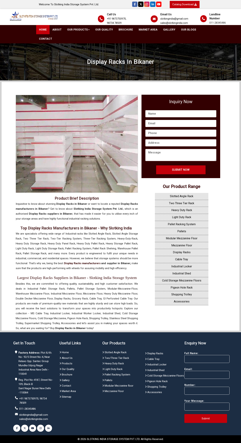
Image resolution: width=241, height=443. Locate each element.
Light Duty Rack (181, 217)
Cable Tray (181, 259)
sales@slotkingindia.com (174, 23)
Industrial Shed (181, 273)
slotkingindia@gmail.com (174, 18)
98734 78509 (114, 23)
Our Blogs (188, 29)
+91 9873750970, (116, 18)
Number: (190, 385)
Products (66, 363)
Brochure (126, 29)
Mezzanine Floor (181, 245)
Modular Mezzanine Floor (181, 238)
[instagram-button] (40, 428)
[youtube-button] (32, 428)
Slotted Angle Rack (181, 196)
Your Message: (194, 400)
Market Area (148, 29)
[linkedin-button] (48, 428)
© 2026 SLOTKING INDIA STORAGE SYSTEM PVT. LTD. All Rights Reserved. (121, 439)
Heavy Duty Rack (181, 210)
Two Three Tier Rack (181, 203)
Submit (206, 418)
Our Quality (104, 29)
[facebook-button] (16, 428)
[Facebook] (134, 4)
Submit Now (180, 169)
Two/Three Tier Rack (116, 358)
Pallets (181, 231)
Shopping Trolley (181, 294)
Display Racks (182, 252)
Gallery (169, 29)
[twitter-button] (24, 428)
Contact (45, 38)
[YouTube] (158, 4)
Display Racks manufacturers (82, 263)
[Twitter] (140, 4)
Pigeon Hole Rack (182, 287)
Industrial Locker (181, 266)
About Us (67, 358)
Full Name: (191, 353)
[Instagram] (146, 4)
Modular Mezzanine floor (118, 385)
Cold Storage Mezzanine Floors (181, 280)
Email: (188, 369)
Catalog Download (183, 4)
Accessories (181, 301)
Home (43, 29)
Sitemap (66, 396)
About (57, 29)
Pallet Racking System (182, 224)
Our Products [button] (77, 29)
